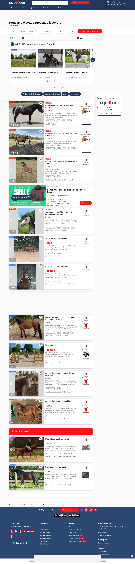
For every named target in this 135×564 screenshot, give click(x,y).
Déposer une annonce (80, 2)
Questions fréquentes (104, 535)
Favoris (108, 4)
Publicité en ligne (74, 535)
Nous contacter (102, 532)
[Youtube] (91, 510)
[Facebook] (82, 510)
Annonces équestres (46, 538)
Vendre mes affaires (75, 530)
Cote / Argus (72, 532)
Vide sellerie (43, 541)
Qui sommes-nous (103, 543)
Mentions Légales (103, 546)
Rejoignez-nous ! (69, 510)
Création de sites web (75, 541)
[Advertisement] (67, 15)
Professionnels (16, 38)
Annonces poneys (45, 530)
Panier (124, 4)
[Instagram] (86, 510)
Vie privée (101, 548)
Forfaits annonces (74, 538)
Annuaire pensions (45, 535)
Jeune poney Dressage (52, 94)
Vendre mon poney (22, 431)
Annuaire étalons (45, 532)
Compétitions (75, 94)
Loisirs (65, 94)
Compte (119, 4)
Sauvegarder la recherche (91, 31)
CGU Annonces (103, 551)
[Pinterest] (95, 510)
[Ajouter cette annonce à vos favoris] (41, 103)
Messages (113, 4)
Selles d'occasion (50, 7)
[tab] (47, 81)
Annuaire (62, 7)
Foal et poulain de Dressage (32, 94)
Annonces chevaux (45, 527)
